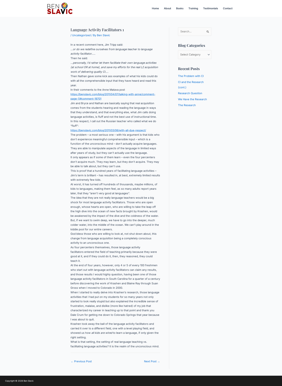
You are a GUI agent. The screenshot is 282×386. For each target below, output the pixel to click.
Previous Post (81, 361)
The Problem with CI (191, 76)
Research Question (190, 93)
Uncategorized (81, 35)
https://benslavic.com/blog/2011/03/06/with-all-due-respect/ (108, 130)
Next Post (152, 361)
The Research (187, 105)
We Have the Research (192, 99)
